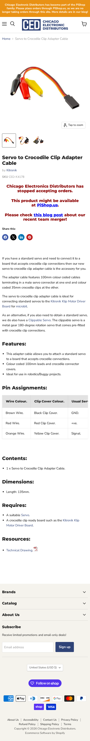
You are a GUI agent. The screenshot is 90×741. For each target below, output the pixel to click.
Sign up (65, 647)
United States (43, 667)
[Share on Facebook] (5, 237)
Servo (25, 515)
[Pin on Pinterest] (29, 237)
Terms (67, 724)
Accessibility (31, 720)
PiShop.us (47, 205)
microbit (21, 306)
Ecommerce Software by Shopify (45, 733)
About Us (13, 720)
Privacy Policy (69, 720)
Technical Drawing (19, 550)
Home (6, 39)
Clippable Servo (39, 320)
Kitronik (11, 170)
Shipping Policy (49, 724)
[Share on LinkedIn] (21, 237)
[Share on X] (13, 237)
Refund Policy (27, 724)
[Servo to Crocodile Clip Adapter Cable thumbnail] (9, 140)
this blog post (48, 215)
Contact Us (50, 720)
